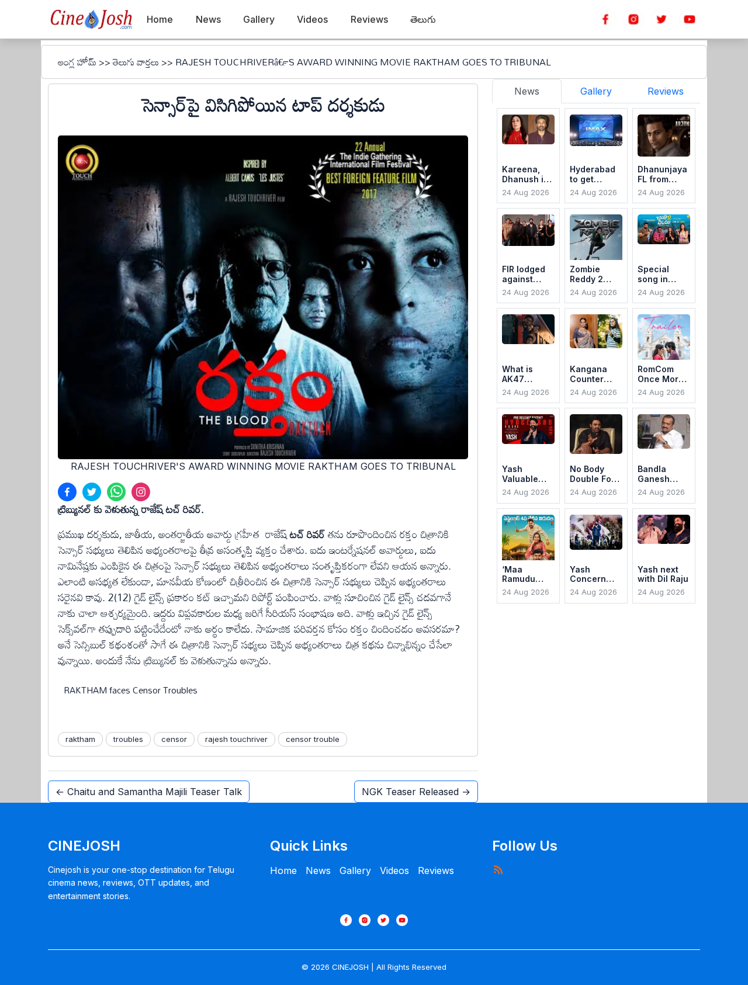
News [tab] (526, 91)
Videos (394, 870)
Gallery (355, 870)
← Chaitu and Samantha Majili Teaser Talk (149, 791)
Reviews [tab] (665, 91)
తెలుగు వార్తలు (136, 62)
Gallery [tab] (596, 91)
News (318, 870)
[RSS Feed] (498, 869)
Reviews (436, 870)
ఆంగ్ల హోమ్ (77, 62)
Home (283, 870)
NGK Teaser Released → (416, 791)
